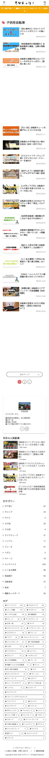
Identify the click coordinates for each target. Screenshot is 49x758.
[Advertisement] (24, 96)
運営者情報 (40, 751)
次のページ (24, 374)
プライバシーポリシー (23, 748)
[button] (44, 481)
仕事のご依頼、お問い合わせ (17, 751)
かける (25, 411)
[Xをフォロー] (22, 429)
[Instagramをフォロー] (27, 429)
